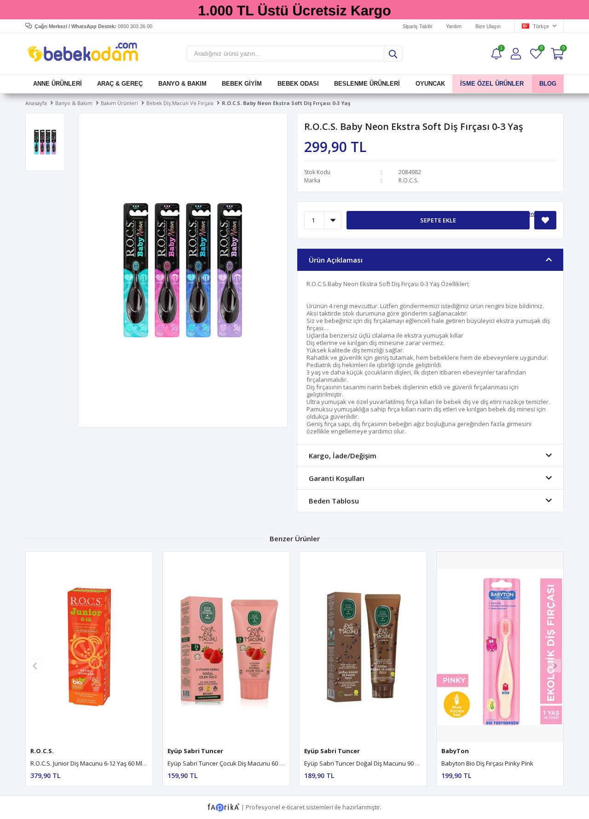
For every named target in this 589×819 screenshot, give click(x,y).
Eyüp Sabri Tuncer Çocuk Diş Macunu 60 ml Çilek (233, 763)
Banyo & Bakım (182, 83)
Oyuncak (430, 83)
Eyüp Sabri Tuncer (195, 751)
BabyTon (455, 751)
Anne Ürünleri (57, 83)
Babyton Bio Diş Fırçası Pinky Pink (487, 763)
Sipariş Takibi (417, 26)
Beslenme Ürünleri (367, 83)
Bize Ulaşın (488, 26)
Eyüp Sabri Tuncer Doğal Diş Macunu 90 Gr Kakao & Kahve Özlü (392, 763)
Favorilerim (541, 49)
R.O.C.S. (408, 180)
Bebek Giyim (242, 83)
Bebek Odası (298, 83)
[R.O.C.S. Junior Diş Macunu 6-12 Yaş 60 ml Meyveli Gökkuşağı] (89, 647)
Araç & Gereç (120, 83)
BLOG (547, 83)
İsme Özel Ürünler (492, 83)
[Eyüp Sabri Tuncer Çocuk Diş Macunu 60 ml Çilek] (226, 647)
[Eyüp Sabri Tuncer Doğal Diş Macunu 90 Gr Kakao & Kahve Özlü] (363, 647)
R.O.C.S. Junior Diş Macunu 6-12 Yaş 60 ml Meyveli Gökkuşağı (113, 763)
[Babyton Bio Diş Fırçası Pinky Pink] (500, 647)
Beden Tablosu (537, 213)
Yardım (454, 26)
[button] (554, 666)
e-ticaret (293, 807)
